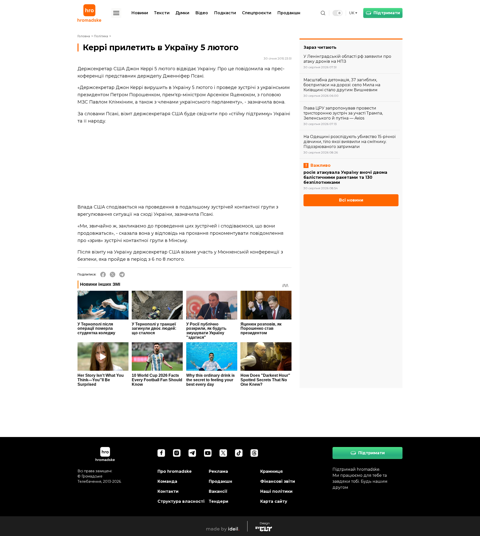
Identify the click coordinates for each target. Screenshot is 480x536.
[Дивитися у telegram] (192, 453)
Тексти (162, 12)
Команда (167, 481)
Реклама (218, 471)
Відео (201, 12)
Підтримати (387, 12)
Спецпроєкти (256, 12)
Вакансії (218, 491)
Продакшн (288, 12)
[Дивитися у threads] (254, 453)
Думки (182, 12)
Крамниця (271, 471)
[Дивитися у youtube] (208, 453)
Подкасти (225, 12)
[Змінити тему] (337, 13)
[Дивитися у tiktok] (238, 453)
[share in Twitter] (112, 274)
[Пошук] (323, 13)
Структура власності (181, 501)
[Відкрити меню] (116, 13)
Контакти (168, 491)
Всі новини (351, 200)
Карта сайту (273, 501)
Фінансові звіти (277, 481)
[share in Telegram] (122, 274)
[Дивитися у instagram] (176, 453)
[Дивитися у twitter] (223, 453)
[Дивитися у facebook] (161, 453)
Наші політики (276, 491)
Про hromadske (175, 471)
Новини (139, 12)
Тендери (218, 501)
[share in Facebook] (103, 274)
